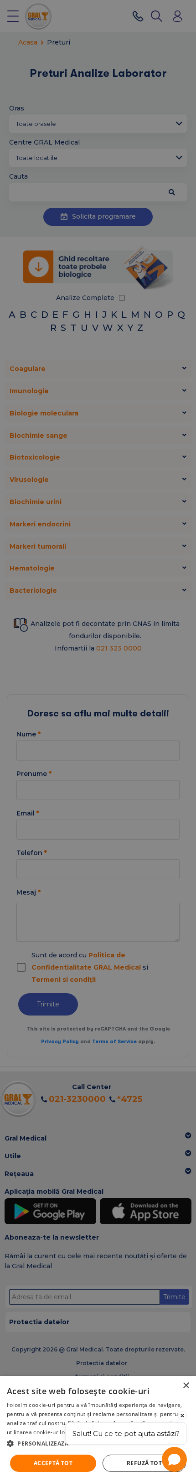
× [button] (185, 1385)
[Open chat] (174, 1459)
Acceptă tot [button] (53, 1463)
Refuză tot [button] (144, 1463)
